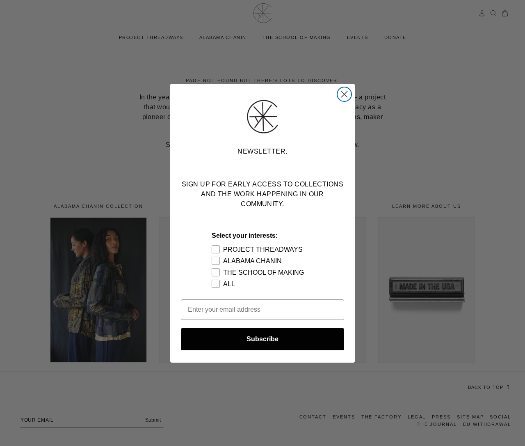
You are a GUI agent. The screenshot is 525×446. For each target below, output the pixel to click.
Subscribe (262, 339)
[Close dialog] (344, 94)
